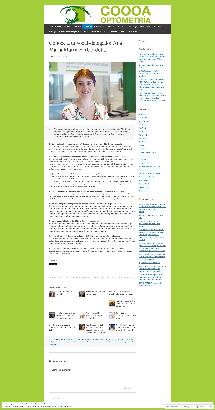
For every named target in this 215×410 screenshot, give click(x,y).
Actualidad (67, 26)
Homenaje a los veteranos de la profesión (95, 292)
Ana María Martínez (85, 277)
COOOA (114, 277)
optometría (121, 277)
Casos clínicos (158, 26)
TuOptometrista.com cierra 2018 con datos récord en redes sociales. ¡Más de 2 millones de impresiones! (113, 340)
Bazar (86, 31)
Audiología (53, 31)
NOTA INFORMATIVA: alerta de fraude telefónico (150, 284)
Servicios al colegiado (146, 177)
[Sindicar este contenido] (139, 199)
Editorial (58, 26)
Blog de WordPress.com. (58, 399)
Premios (122, 31)
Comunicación (99, 26)
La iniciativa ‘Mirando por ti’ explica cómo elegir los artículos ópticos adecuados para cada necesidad (151, 277)
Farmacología (133, 26)
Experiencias (112, 31)
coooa (51, 56)
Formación (111, 26)
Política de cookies (65, 406)
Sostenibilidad (144, 184)
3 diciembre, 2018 (60, 56)
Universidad (143, 191)
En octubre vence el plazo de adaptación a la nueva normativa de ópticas (62, 327)
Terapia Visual (145, 26)
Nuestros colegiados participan (70, 31)
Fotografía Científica (97, 31)
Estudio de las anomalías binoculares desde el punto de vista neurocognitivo (66, 315)
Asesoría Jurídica (145, 121)
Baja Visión (121, 26)
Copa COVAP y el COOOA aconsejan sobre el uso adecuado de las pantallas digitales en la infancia (152, 268)
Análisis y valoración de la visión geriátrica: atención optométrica (125, 303)
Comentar (127, 388)
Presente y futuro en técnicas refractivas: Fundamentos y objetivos (122, 292)
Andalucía (96, 277)
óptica (102, 277)
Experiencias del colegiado (148, 152)
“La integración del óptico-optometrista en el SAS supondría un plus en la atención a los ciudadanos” (96, 329)
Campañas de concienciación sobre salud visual (126, 315)
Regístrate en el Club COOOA (149, 262)
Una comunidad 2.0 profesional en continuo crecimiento (94, 315)
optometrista (130, 277)
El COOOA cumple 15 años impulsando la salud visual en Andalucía (149, 73)
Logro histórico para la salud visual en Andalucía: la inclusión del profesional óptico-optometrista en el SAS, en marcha (152, 58)
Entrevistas (88, 26)
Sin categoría (143, 180)
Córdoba (108, 277)
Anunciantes (132, 31)
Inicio (51, 26)
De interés (77, 26)
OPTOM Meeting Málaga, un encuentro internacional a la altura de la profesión (125, 327)
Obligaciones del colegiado (148, 170)
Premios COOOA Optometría (149, 173)
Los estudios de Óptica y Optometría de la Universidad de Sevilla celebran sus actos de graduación (152, 256)
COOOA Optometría (149, 199)
